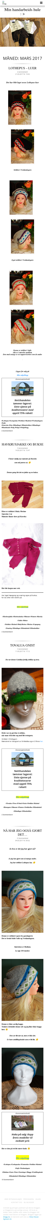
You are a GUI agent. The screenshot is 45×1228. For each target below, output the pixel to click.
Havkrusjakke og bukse (22, 444)
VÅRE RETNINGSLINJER (13, 1199)
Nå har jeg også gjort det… (22, 832)
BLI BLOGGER (29, 1202)
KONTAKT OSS (16, 1202)
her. (41, 741)
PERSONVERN (28, 1199)
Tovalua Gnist (22, 645)
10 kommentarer (22, 838)
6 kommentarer (22, 72)
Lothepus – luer (23, 68)
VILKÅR (38, 1199)
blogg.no (6, 1217)
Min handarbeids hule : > (22, 11)
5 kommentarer (22, 448)
